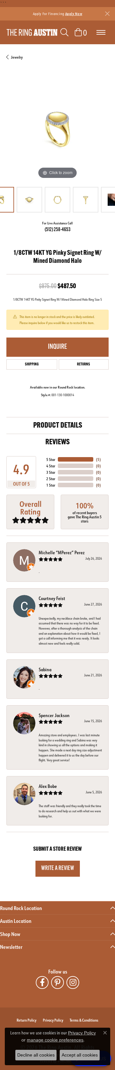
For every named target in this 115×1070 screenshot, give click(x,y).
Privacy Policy (53, 1020)
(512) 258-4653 (58, 229)
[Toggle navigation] (101, 32)
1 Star (50, 485)
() (98, 459)
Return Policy (26, 1020)
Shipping (32, 364)
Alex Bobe (48, 786)
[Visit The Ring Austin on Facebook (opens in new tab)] (42, 982)
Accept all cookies (80, 1054)
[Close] (107, 14)
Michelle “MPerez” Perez (62, 552)
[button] (64, 32)
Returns (83, 364)
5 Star (50, 459)
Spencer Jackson (54, 715)
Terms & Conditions (84, 1020)
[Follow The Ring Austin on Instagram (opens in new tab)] (72, 982)
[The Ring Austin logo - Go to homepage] (31, 32)
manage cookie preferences (55, 1039)
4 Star (50, 465)
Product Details (57, 426)
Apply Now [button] (73, 13)
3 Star (50, 472)
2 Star (50, 478)
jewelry (17, 57)
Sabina (45, 669)
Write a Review (57, 868)
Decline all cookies (36, 1054)
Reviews (57, 442)
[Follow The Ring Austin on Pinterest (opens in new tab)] (57, 982)
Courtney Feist (52, 598)
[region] (57, 129)
